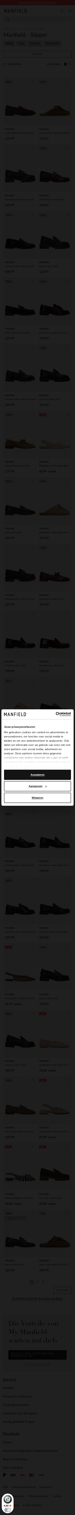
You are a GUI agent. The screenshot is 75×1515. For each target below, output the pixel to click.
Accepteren (38, 774)
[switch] (8, 1510)
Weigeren (37, 797)
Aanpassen (35, 786)
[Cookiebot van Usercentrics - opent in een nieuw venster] (55, 714)
